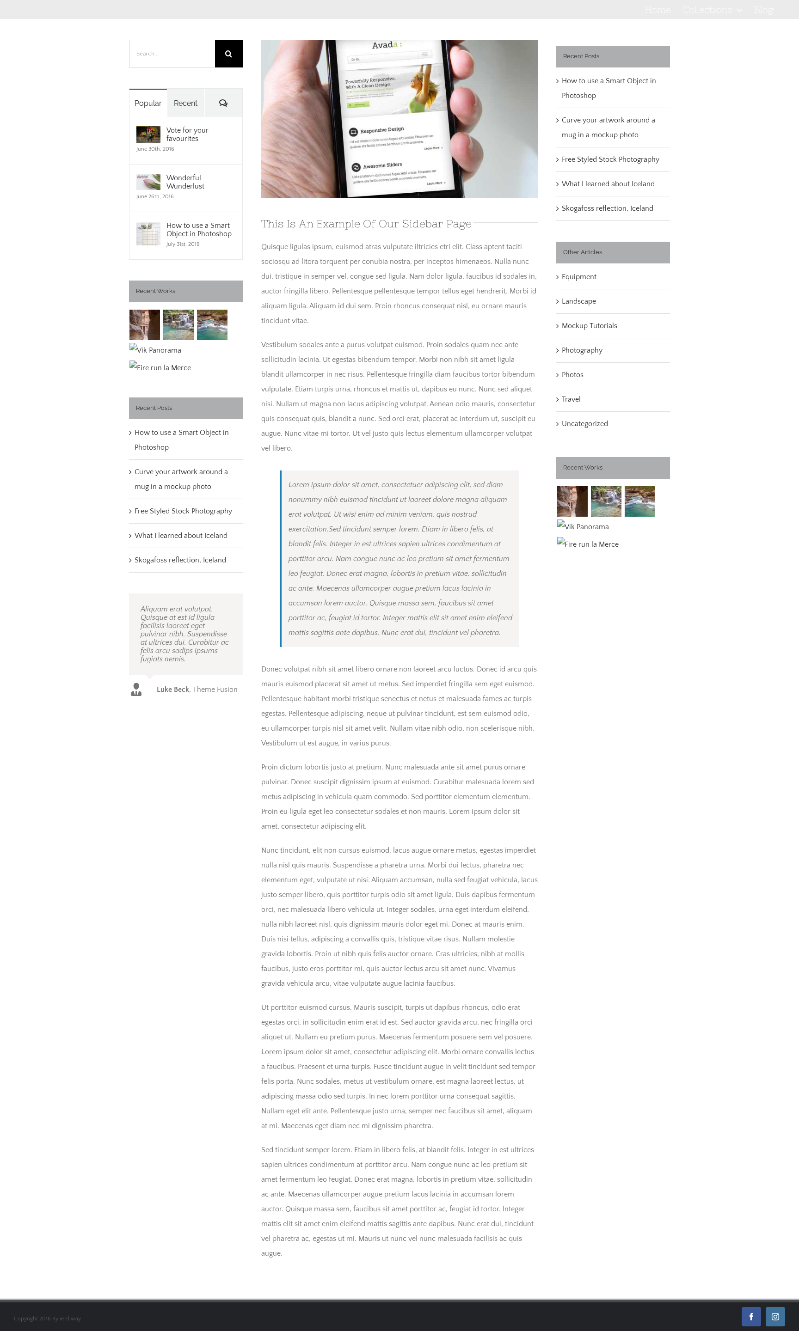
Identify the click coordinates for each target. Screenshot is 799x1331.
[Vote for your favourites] (148, 133)
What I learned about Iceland (181, 535)
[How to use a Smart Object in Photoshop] (148, 229)
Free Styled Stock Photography (183, 511)
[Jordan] (145, 325)
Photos (573, 375)
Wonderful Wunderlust (185, 182)
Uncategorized (585, 424)
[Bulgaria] (179, 325)
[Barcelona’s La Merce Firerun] (160, 368)
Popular (148, 103)
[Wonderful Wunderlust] (148, 181)
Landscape (579, 301)
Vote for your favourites (187, 134)
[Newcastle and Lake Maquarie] (212, 325)
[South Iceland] (155, 350)
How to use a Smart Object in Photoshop (199, 229)
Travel (571, 399)
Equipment (579, 277)
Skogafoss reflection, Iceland (180, 560)
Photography (582, 350)
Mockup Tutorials (589, 326)
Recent (185, 103)
